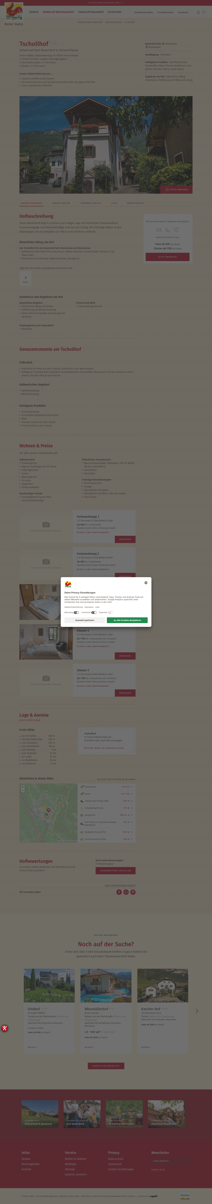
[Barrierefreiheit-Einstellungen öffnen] (4, 1028)
